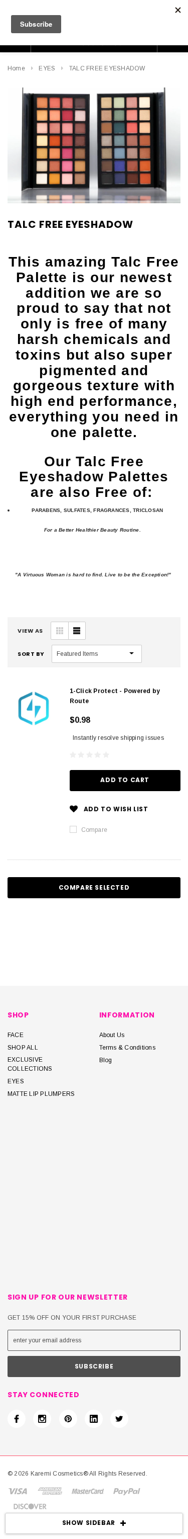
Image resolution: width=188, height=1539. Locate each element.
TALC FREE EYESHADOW (107, 68)
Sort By (31, 654)
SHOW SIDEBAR (88, 1522)
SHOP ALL (23, 1047)
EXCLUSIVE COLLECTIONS (30, 1064)
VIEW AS (30, 631)
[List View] (76, 630)
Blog (105, 1060)
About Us (112, 1035)
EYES (47, 68)
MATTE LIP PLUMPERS (41, 1093)
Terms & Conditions (127, 1047)
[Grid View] (59, 630)
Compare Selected (94, 887)
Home (16, 68)
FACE (16, 1035)
